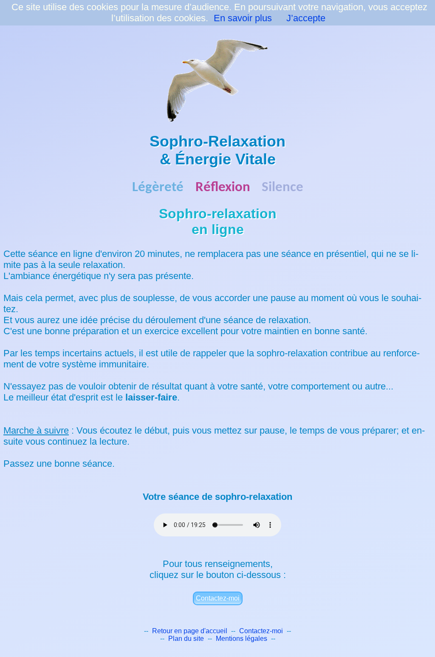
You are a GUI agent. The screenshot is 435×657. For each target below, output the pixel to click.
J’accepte (305, 18)
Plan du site (186, 638)
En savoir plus (243, 18)
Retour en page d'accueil (189, 630)
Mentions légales (241, 638)
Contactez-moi (218, 598)
